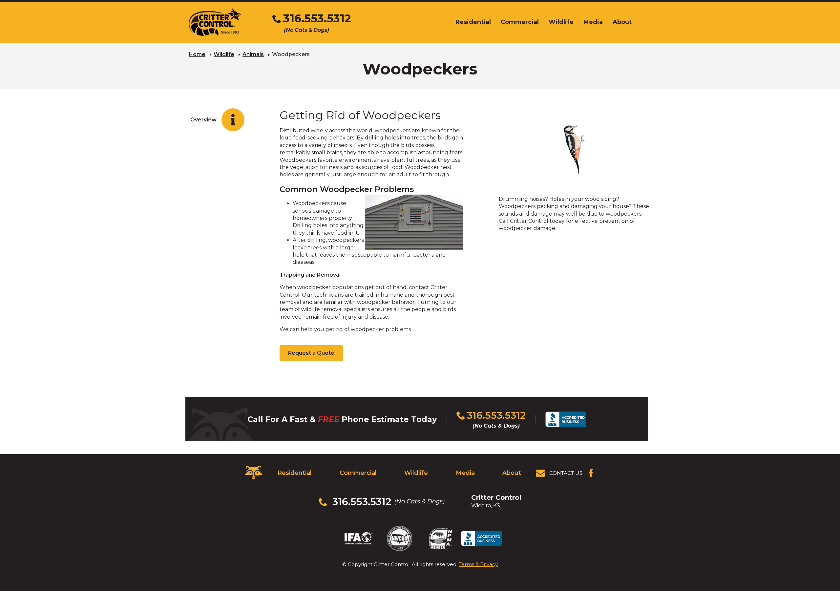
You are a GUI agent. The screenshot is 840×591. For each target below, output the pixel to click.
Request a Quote (311, 353)
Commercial (358, 472)
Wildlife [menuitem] (561, 22)
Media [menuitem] (593, 22)
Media (465, 472)
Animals (253, 54)
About (511, 472)
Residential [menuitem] (473, 22)
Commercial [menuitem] (520, 22)
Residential (295, 472)
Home (197, 54)
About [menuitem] (622, 22)
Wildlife (224, 54)
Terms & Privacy (478, 564)
